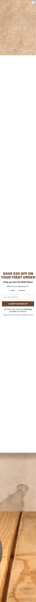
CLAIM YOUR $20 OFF (18, 304)
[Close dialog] (33, 2)
